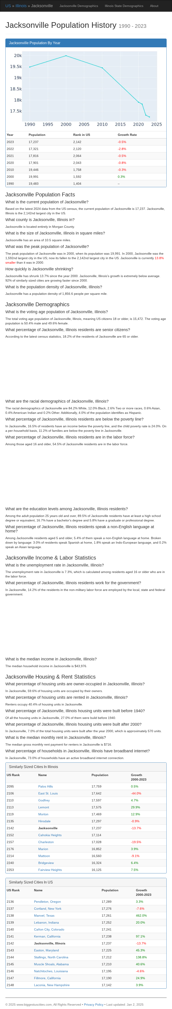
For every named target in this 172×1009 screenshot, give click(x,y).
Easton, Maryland (46, 950)
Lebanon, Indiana (46, 922)
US (8, 6)
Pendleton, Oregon (47, 901)
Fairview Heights (50, 870)
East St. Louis (48, 793)
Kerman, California (47, 936)
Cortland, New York (47, 908)
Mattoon (44, 856)
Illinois (21, 6)
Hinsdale (44, 821)
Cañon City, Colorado (49, 929)
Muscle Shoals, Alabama (51, 964)
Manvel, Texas (44, 915)
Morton (43, 814)
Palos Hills (45, 786)
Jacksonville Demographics (79, 6)
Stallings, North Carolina (51, 957)
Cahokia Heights (50, 835)
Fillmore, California (47, 978)
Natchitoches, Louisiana (51, 971)
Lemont (43, 807)
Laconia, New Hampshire (52, 985)
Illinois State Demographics (124, 6)
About (154, 6)
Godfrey (44, 800)
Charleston (46, 842)
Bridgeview (46, 863)
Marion (43, 849)
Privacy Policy (93, 1004)
